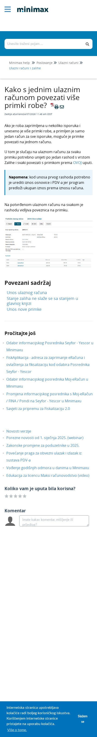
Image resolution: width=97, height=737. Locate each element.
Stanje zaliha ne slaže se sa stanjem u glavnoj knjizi (42, 301)
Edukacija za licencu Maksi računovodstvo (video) (51, 475)
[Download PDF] (51, 107)
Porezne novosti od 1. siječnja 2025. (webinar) (48, 437)
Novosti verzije (22, 431)
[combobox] (44, 44)
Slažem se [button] (83, 719)
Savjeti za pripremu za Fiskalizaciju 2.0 (41, 408)
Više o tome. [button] (17, 730)
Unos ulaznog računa (27, 292)
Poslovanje (45, 63)
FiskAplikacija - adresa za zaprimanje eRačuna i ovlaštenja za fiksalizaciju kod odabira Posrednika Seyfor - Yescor (48, 364)
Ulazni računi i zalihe (25, 68)
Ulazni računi (68, 63)
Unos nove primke (24, 309)
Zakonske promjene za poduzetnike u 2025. (46, 445)
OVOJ (77, 162)
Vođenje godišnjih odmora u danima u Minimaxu (51, 467)
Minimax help (19, 63)
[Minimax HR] (31, 6)
